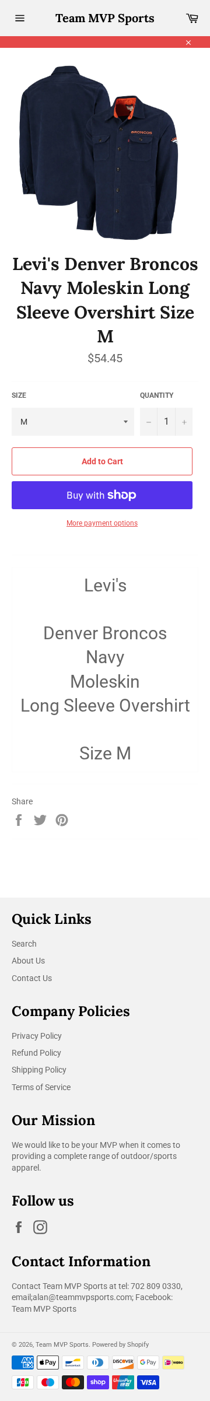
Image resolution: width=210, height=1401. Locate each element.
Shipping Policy (39, 1069)
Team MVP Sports (105, 17)
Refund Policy (36, 1052)
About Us (28, 960)
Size (19, 395)
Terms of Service (41, 1087)
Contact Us (32, 978)
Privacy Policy (37, 1036)
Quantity (156, 395)
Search (24, 943)
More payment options (102, 523)
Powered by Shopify (120, 1345)
